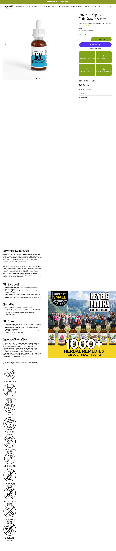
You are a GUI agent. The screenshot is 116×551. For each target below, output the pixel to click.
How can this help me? (87, 80)
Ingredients (83, 97)
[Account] (107, 7)
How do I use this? (85, 89)
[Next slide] (114, 2)
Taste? (81, 93)
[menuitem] (92, 7)
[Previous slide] (2, 2)
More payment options (95, 48)
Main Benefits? (84, 85)
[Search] (103, 7)
